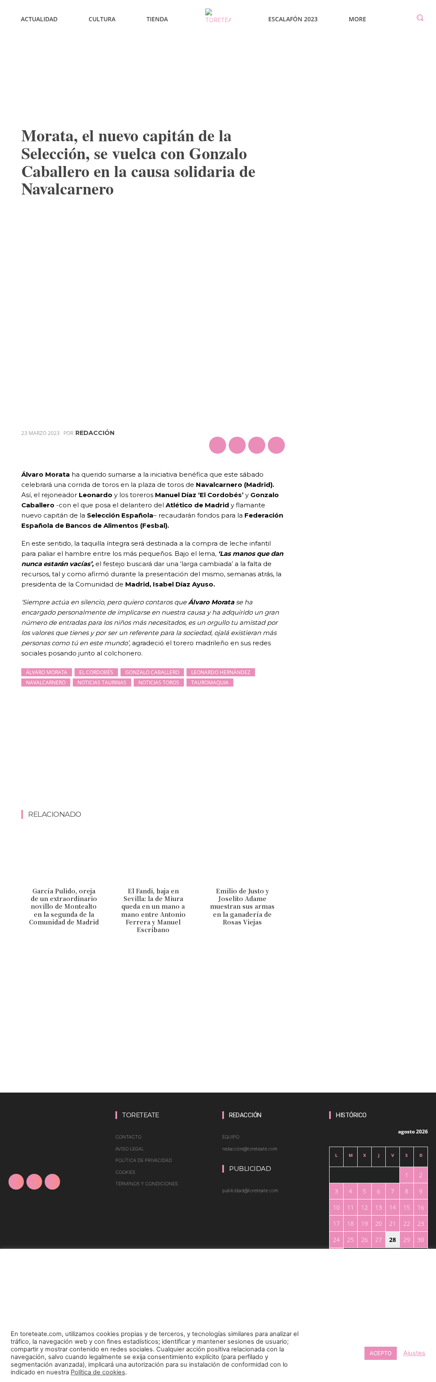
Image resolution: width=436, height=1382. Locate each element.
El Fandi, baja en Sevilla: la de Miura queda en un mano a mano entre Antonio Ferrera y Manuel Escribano (153, 910)
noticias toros (158, 682)
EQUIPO (230, 1137)
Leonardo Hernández (220, 672)
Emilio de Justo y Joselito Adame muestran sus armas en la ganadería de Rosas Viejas (242, 906)
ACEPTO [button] (381, 1353)
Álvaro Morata (46, 672)
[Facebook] (217, 445)
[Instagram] (34, 1181)
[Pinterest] (256, 445)
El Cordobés (96, 672)
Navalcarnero (46, 682)
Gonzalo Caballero (152, 672)
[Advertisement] (176, 787)
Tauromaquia (210, 682)
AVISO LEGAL (129, 1149)
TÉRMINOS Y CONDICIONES (146, 1184)
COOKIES (125, 1172)
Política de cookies (98, 1372)
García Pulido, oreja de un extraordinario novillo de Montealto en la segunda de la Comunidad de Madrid (64, 906)
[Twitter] (237, 445)
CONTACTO (128, 1137)
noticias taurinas (101, 682)
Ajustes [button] (414, 1353)
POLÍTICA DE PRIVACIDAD (143, 1160)
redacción (95, 433)
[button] (419, 17)
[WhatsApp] (276, 445)
